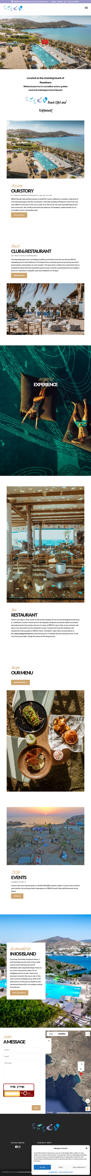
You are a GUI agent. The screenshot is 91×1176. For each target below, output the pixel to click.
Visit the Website (19, 993)
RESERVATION (19, 275)
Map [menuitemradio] (51, 1034)
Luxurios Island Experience (28, 1172)
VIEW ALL (17, 896)
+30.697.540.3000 (72, 1)
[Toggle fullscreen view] (87, 1034)
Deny (61, 1167)
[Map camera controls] (87, 1101)
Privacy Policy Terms (66, 1172)
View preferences (79, 1167)
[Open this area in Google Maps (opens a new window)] (49, 1112)
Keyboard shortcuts (62, 1113)
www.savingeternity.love (23, 634)
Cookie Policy (53, 1172)
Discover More (19, 215)
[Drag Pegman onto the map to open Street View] (87, 1109)
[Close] (48, 1040)
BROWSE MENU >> (20, 682)
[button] (86, 1148)
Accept (42, 1167)
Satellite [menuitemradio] (61, 1034)
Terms (88, 1113)
